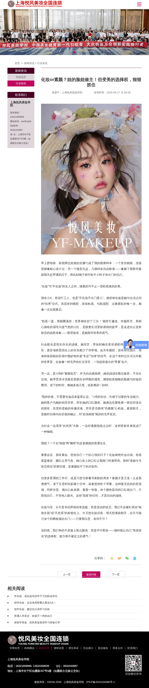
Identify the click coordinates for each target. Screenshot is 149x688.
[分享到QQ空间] (112, 558)
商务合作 (118, 648)
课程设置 (59, 648)
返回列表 (91, 574)
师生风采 (74, 648)
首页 (17, 63)
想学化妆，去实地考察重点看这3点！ (35, 602)
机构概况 (29, 648)
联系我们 (132, 648)
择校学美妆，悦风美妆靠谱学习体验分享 (37, 622)
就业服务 (103, 648)
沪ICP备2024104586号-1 (100, 682)
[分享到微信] (127, 558)
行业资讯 (42, 63)
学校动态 (21, 77)
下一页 (116, 574)
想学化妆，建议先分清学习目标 (32, 609)
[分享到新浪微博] (119, 558)
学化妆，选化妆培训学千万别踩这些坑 (35, 596)
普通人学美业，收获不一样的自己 (33, 615)
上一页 (67, 574)
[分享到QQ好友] (134, 558)
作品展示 (88, 648)
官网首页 (15, 648)
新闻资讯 (29, 63)
